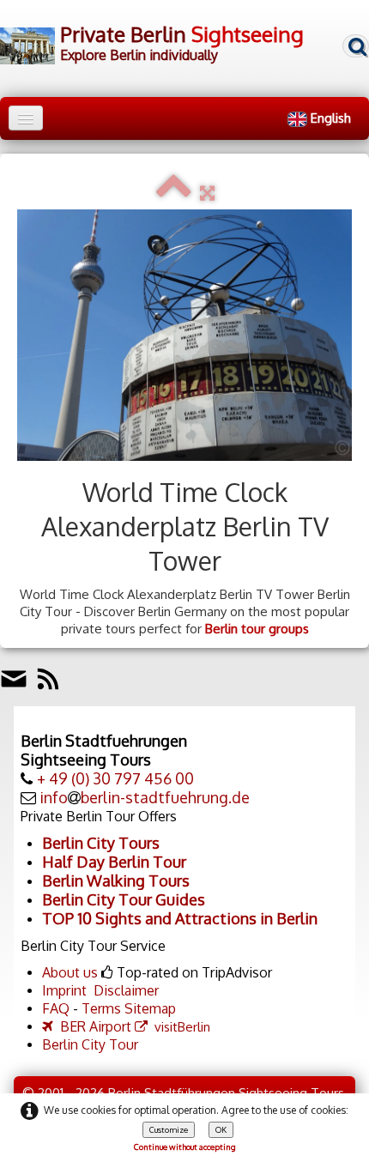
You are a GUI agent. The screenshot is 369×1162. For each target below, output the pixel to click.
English (332, 118)
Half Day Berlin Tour (114, 861)
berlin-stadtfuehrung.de (165, 797)
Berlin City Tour (90, 1044)
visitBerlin (182, 1027)
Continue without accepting (185, 1146)
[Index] (173, 193)
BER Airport (95, 1026)
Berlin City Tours (101, 842)
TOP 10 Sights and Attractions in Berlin (180, 918)
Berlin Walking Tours (116, 880)
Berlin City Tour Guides (123, 899)
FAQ (56, 1008)
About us (70, 972)
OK (221, 1129)
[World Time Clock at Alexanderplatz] (184, 335)
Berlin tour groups (257, 628)
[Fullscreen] (207, 193)
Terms (101, 1008)
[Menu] (26, 118)
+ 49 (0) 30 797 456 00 (115, 778)
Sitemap (150, 1008)
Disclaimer (126, 990)
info (53, 797)
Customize (168, 1129)
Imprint (64, 990)
